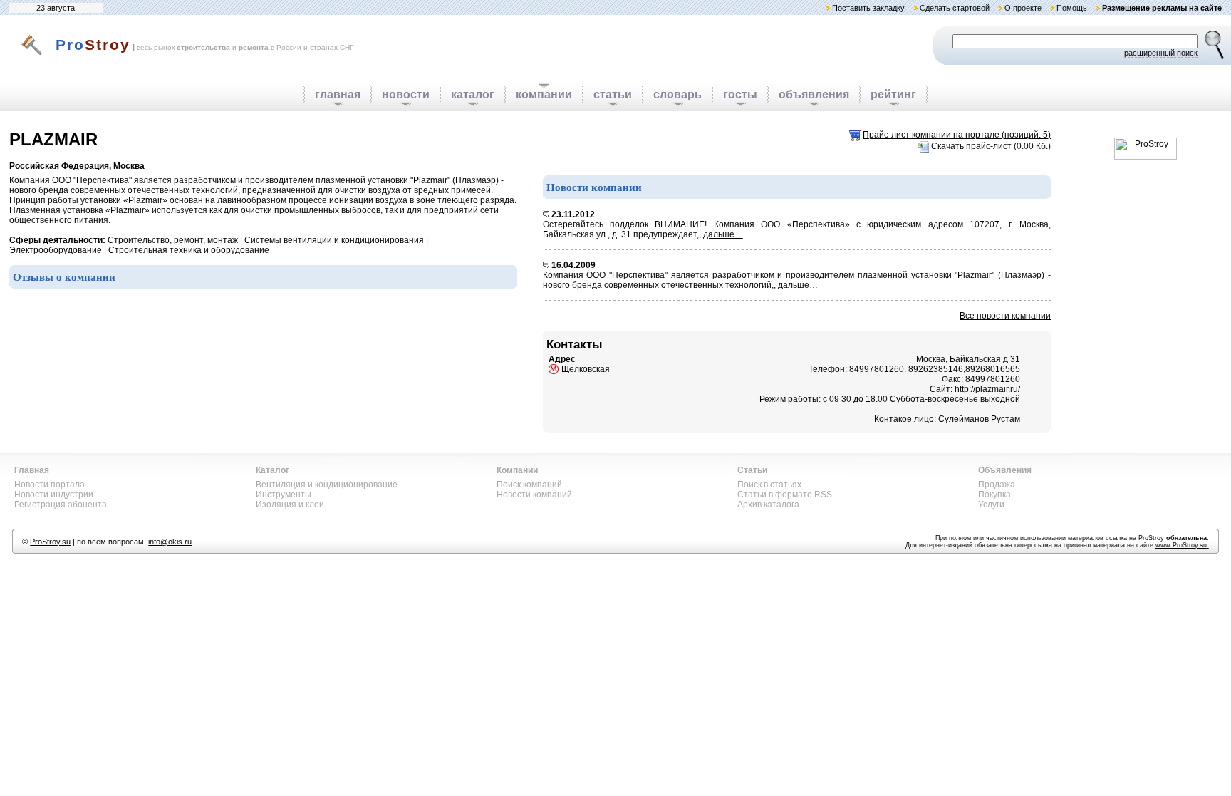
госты (740, 94)
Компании (517, 470)
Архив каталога (768, 505)
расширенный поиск (1161, 52)
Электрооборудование (55, 250)
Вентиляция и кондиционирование (327, 485)
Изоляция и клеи (290, 505)
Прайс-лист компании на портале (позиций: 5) (957, 135)
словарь (677, 94)
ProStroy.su (50, 541)
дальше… (723, 234)
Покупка (994, 495)
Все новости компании (1005, 316)
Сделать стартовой (955, 8)
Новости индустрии (53, 495)
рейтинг (893, 94)
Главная (31, 470)
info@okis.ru (170, 541)
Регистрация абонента (60, 505)
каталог (472, 94)
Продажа (996, 485)
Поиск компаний (529, 485)
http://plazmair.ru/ (987, 389)
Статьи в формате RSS (784, 495)
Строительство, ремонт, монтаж (173, 240)
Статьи (752, 470)
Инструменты (283, 495)
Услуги (991, 505)
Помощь (1071, 8)
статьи (612, 94)
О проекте (1023, 8)
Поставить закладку (868, 8)
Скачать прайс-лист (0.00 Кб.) (991, 146)
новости (406, 94)
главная (337, 94)
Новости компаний (534, 495)
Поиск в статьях (769, 485)
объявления (814, 94)
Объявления (1005, 470)
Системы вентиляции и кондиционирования (334, 240)
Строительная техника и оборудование (188, 250)
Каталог (272, 470)
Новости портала (49, 485)
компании (544, 94)
